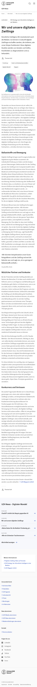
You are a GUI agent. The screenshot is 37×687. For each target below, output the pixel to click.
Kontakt (10, 684)
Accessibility (16, 684)
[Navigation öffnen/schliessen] (34, 3)
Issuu (6, 661)
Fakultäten (6, 589)
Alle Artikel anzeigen (8, 542)
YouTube (7, 657)
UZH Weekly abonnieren (10, 615)
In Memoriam (6, 604)
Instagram (8, 646)
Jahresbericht (7, 595)
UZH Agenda (6, 592)
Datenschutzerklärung (25, 684)
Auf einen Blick (7, 586)
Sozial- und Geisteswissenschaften (20, 63)
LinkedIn (7, 643)
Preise (4, 598)
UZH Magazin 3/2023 (27, 482)
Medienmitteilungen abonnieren (12, 621)
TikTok (7, 653)
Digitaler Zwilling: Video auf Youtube (15, 561)
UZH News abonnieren (9, 618)
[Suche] (29, 3)
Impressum (4, 684)
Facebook (8, 650)
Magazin (16, 67)
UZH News (5, 9)
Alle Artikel (10, 14)
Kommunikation (7, 632)
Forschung (5, 63)
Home (3, 14)
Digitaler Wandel (6, 67)
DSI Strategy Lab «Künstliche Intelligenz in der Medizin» (18, 564)
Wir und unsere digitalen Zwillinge (24, 14)
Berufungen (6, 601)
